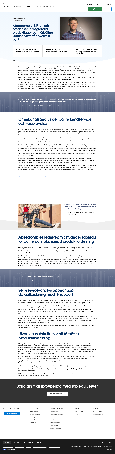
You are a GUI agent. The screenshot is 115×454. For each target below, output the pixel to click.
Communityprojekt (55, 422)
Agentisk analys (34, 411)
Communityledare (55, 417)
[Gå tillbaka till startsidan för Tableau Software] (9, 2)
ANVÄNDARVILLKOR (19, 447)
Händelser (53, 431)
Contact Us (38, 442)
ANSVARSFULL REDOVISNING (40, 447)
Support (95, 408)
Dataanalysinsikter (34, 417)
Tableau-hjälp (97, 417)
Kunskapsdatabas (97, 411)
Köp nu (107, 9)
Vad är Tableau (34, 408)
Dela (15, 60)
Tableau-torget (54, 425)
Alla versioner (96, 420)
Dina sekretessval (10, 449)
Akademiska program (55, 428)
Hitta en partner (79, 411)
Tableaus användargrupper (57, 414)
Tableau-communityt (56, 408)
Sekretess (28, 447)
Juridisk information (8, 447)
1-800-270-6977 (100, 4)
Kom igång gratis (95, 9)
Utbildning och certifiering (100, 414)
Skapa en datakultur (35, 414)
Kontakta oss (90, 4)
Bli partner (77, 414)
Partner (77, 408)
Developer (30, 442)
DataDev (52, 420)
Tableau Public (54, 411)
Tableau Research (34, 420)
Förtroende (16, 442)
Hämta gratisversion (56, 393)
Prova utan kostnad (12, 413)
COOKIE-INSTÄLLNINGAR (54, 447)
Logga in (108, 4)
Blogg (23, 442)
